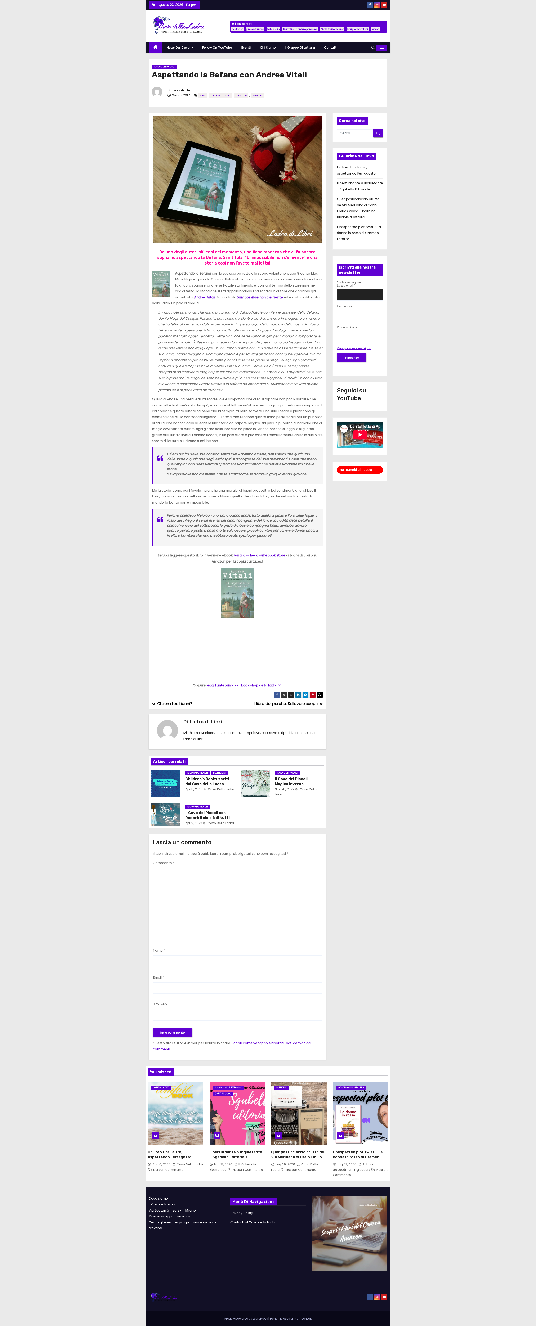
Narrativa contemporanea (300, 29)
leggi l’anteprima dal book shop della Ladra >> (244, 685)
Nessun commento (168, 1170)
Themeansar (302, 1319)
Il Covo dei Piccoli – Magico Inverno (293, 781)
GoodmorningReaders (351, 1087)
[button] (373, 47)
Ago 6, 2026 (161, 1164)
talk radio (273, 29)
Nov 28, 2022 (284, 789)
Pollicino (281, 1087)
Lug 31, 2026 (223, 1164)
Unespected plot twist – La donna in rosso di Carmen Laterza (359, 233)
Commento (163, 863)
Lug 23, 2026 (348, 1164)
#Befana (241, 95)
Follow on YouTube (217, 47)
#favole (257, 95)
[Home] (155, 47)
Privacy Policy (241, 1212)
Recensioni (219, 773)
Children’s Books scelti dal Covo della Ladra (207, 781)
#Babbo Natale (220, 95)
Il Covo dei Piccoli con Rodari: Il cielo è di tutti (207, 815)
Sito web (160, 1004)
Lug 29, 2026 (286, 1164)
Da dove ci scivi (347, 327)
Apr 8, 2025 (193, 789)
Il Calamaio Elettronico (228, 1087)
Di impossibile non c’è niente (259, 297)
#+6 (202, 95)
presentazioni (255, 29)
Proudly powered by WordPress (246, 1319)
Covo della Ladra (220, 789)
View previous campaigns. (354, 348)
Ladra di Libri (181, 90)
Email (158, 977)
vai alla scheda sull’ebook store (259, 555)
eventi (375, 29)
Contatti (330, 47)
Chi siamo (268, 47)
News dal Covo (179, 47)
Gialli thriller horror (332, 29)
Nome (159, 950)
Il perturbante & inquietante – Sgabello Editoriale (236, 1154)
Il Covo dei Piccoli (164, 66)
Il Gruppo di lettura (300, 47)
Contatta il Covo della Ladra (253, 1222)
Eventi (246, 47)
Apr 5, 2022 (193, 823)
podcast (237, 29)
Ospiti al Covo (161, 1087)
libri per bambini (357, 29)
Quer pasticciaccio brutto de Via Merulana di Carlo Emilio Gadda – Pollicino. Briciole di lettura (297, 1159)
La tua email (346, 285)
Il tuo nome (345, 306)
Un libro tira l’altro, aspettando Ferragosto (170, 1154)
